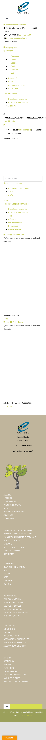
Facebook (14, 56)
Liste (7, 235)
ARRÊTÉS (8, 658)
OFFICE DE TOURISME (13, 609)
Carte (10, 82)
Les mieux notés (15, 223)
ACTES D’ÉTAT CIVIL (12, 540)
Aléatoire (12, 106)
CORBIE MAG (9, 518)
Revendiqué (13, 226)
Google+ (14, 63)
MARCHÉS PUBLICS (12, 678)
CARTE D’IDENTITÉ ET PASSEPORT (18, 530)
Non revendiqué (14, 229)
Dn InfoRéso (27, 715)
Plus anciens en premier (18, 102)
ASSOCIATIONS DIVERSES (15, 646)
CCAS (6, 577)
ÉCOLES (7, 574)
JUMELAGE (8, 515)
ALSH (6, 570)
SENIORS (7, 584)
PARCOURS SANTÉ (11, 636)
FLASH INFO (9, 668)
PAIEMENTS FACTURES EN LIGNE (18, 534)
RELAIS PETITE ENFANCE (14, 567)
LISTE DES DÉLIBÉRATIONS (15, 675)
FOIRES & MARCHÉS (12, 599)
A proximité (13, 88)
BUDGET (7, 508)
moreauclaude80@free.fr (16, 38)
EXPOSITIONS (9, 629)
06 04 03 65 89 (25, 35)
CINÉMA (7, 632)
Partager (9, 51)
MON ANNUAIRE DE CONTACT (16, 613)
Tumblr (13, 66)
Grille (14, 235)
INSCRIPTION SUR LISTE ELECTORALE (20, 537)
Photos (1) (12, 78)
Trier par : (10, 94)
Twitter (13, 59)
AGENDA (7, 665)
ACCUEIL (7, 495)
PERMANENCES (10, 596)
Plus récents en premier (18, 99)
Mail (12, 73)
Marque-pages (11, 47)
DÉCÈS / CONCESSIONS (14, 547)
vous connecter (24, 130)
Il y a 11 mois (9, 121)
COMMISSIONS (10, 501)
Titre (10, 216)
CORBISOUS (9, 563)
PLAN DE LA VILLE (11, 616)
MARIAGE (8, 544)
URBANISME (9, 554)
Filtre (6, 200)
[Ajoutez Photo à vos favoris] (4, 125)
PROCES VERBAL (11, 671)
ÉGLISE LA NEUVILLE (12, 606)
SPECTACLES (9, 626)
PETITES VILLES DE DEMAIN (16, 681)
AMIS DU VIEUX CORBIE (13, 603)
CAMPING (8, 580)
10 (10, 406)
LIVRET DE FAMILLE (12, 551)
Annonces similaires (16, 85)
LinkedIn (14, 69)
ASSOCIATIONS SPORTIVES (15, 643)
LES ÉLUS (8, 498)
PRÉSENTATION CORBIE (14, 512)
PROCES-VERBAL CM (12, 505)
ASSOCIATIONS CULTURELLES (16, 639)
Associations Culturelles (16, 25)
